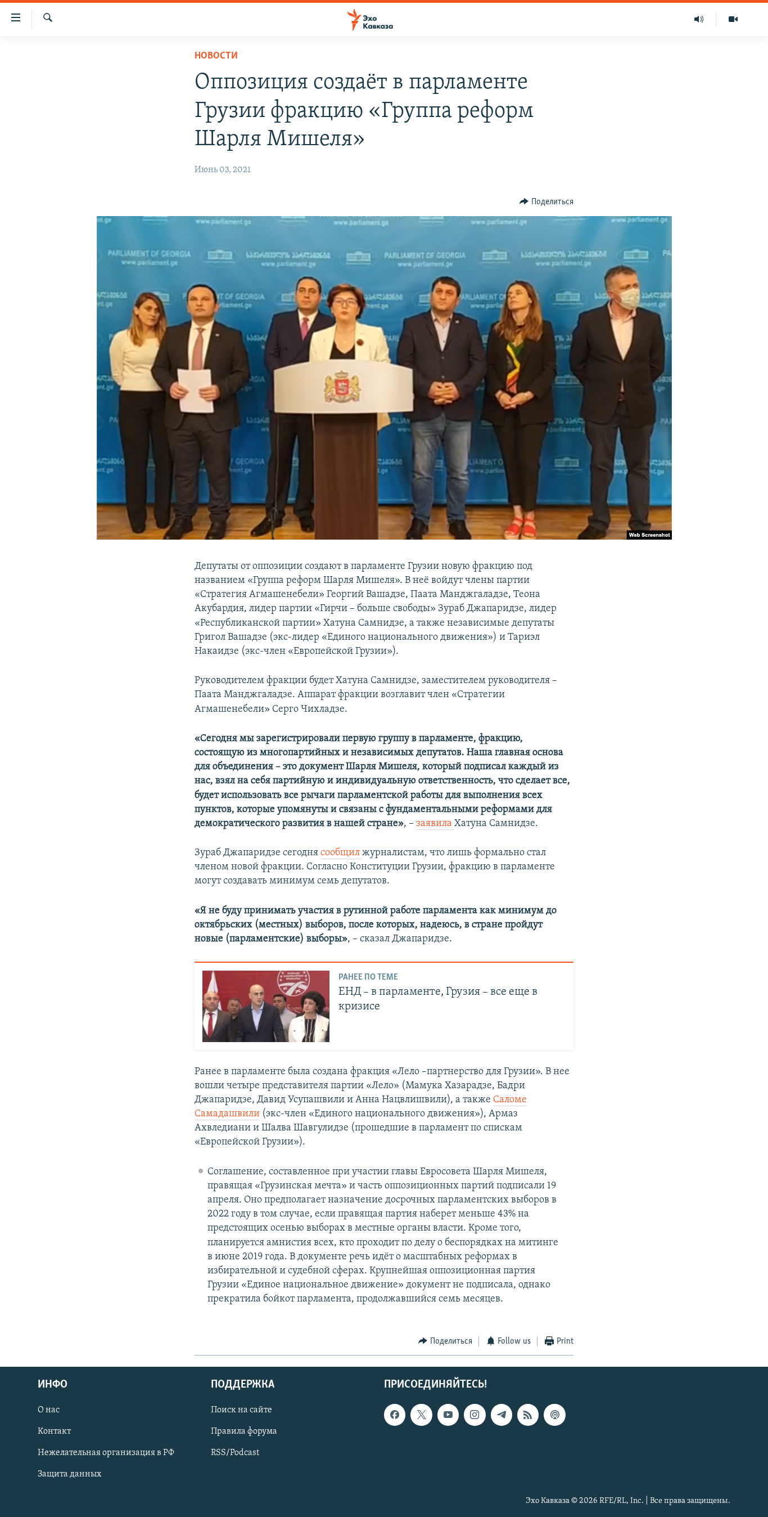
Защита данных (69, 1474)
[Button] (546, 202)
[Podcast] (554, 1414)
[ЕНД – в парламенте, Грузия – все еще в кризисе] (265, 1006)
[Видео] (733, 19)
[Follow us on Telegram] (501, 1414)
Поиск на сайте (241, 1410)
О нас (49, 1410)
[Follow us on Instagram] (474, 1414)
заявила (435, 824)
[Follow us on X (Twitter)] (421, 1414)
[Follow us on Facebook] (394, 1414)
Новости (216, 56)
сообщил (341, 853)
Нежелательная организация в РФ (106, 1452)
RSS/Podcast (235, 1452)
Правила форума (244, 1431)
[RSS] (528, 1414)
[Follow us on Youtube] (448, 1414)
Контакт (54, 1431)
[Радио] (699, 19)
